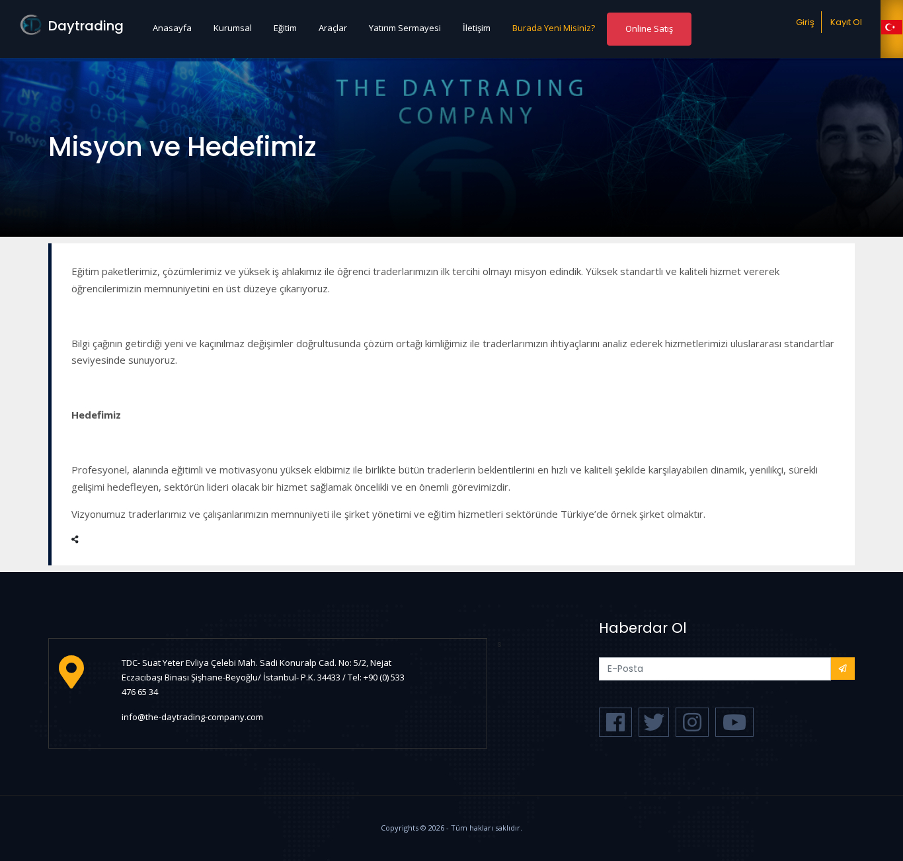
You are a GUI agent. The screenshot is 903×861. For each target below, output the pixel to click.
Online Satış (649, 28)
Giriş (805, 22)
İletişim (477, 28)
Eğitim (285, 28)
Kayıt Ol (846, 22)
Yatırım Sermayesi (405, 28)
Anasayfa (172, 28)
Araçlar (333, 28)
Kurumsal (233, 28)
